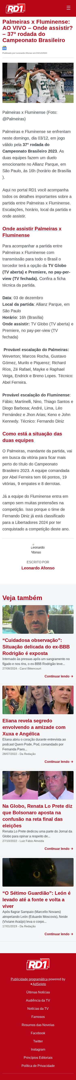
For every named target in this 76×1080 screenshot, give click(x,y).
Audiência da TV (38, 1000)
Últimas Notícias (38, 992)
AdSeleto (39, 984)
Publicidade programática (29, 979)
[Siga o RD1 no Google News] (4, 47)
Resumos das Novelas (38, 1025)
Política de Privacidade (38, 1066)
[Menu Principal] (68, 8)
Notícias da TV (38, 1008)
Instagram (38, 1049)
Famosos (38, 1017)
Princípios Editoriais (38, 1057)
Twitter (38, 1041)
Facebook (38, 1033)
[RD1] (15, 8)
